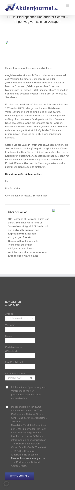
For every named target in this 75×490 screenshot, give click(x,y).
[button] (6, 483)
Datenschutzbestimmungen (26, 458)
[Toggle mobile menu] (68, 5)
